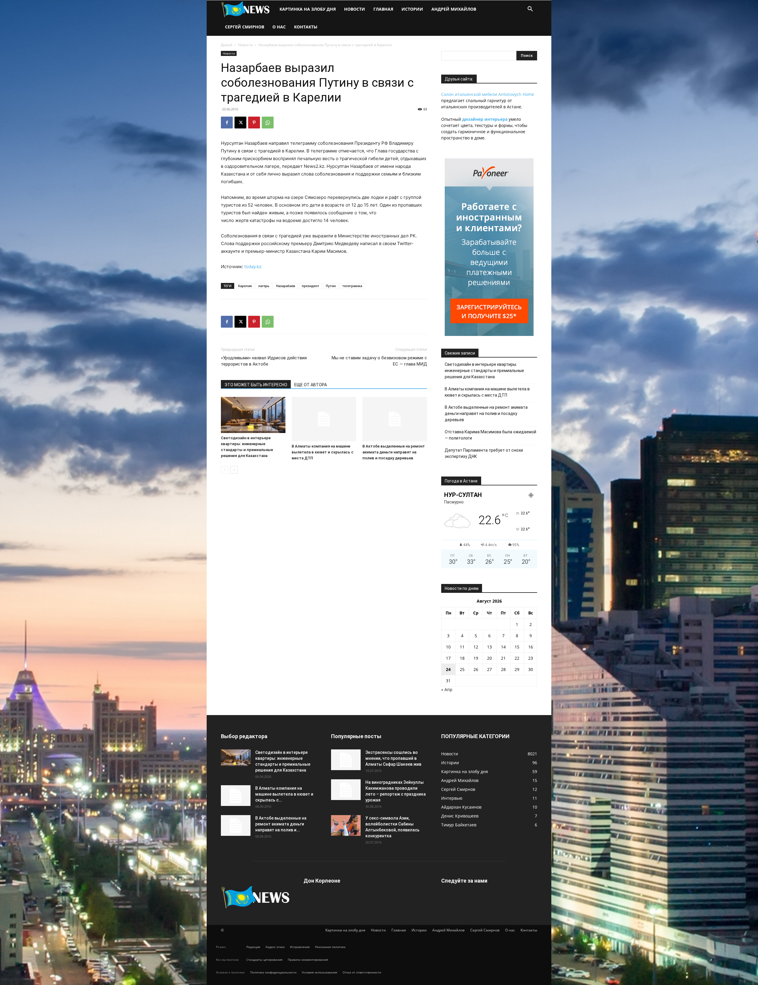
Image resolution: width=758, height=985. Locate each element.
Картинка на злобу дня (308, 9)
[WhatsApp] (268, 122)
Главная (383, 9)
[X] (240, 122)
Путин (331, 286)
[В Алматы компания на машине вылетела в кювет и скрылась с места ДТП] (324, 419)
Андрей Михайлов (453, 9)
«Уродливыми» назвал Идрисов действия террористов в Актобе (264, 361)
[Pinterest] (254, 122)
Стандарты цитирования (264, 959)
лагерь (263, 286)
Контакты (305, 27)
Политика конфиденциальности (273, 972)
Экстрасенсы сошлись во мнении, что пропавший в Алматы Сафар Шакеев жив (393, 758)
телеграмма (352, 286)
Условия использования (319, 972)
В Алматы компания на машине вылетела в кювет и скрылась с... (284, 794)
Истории (412, 9)
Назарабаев (285, 286)
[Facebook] (227, 122)
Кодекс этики (275, 947)
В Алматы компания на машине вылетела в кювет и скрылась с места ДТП (323, 452)
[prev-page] (224, 470)
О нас (279, 27)
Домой (226, 44)
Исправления (300, 947)
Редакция (253, 947)
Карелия (245, 286)
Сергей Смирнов (244, 27)
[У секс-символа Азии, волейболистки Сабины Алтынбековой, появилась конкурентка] (346, 825)
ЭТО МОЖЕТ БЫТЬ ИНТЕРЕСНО (255, 384)
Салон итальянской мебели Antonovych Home (487, 94)
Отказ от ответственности (362, 972)
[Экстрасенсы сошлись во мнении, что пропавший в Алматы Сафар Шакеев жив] (346, 759)
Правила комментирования (308, 959)
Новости (354, 9)
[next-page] (234, 470)
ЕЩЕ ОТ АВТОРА (310, 384)
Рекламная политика (330, 947)
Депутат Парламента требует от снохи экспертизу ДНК (484, 453)
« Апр (446, 689)
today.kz (252, 266)
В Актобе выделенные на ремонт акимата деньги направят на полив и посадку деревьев (393, 452)
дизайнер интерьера (485, 119)
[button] (530, 9)
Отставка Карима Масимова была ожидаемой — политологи (490, 434)
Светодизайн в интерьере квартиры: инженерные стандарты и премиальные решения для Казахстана (484, 370)
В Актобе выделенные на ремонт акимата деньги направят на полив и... (280, 824)
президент (310, 286)
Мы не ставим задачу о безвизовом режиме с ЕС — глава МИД (379, 361)
